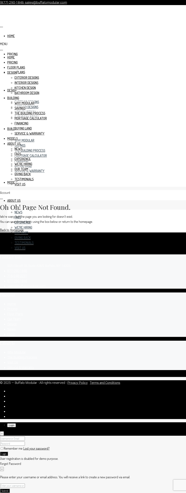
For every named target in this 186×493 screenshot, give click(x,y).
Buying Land (23, 128)
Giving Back (23, 238)
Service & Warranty (30, 171)
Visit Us (20, 248)
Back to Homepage (12, 230)
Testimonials (24, 243)
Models (12, 182)
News (18, 212)
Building (13, 129)
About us (14, 201)
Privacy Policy (77, 383)
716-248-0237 (17, 276)
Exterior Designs (27, 78)
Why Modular (24, 140)
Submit (4, 490)
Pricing (12, 54)
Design (12, 73)
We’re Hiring (23, 227)
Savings (20, 108)
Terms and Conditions (105, 383)
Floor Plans (16, 67)
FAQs (18, 154)
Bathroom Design (27, 93)
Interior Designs (26, 107)
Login (4, 453)
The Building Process (30, 150)
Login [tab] (11, 425)
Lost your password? (36, 448)
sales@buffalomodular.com (26, 286)
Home (11, 57)
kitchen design (25, 88)
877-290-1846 (17, 271)
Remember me (13, 448)
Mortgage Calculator (31, 156)
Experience (23, 159)
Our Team (21, 232)
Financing (21, 123)
